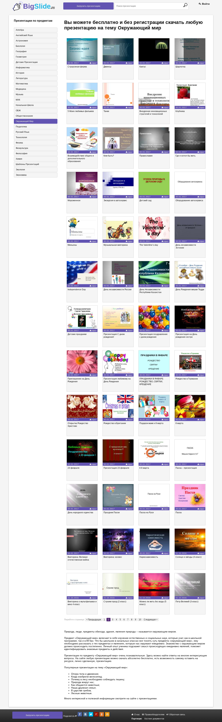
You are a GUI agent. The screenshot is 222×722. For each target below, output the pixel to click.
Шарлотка (180, 66)
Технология (21, 137)
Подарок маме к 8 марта (151, 423)
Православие (146, 156)
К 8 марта (144, 468)
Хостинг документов (154, 718)
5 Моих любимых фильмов (81, 111)
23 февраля (73, 468)
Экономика (21, 175)
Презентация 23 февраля (116, 468)
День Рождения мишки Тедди (190, 289)
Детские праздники (77, 334)
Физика (19, 143)
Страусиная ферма (77, 66)
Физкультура (22, 148)
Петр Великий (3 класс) (187, 601)
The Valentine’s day (148, 245)
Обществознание (24, 116)
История (20, 73)
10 (140, 619)
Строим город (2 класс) (115, 601)
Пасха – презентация (186, 468)
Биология (20, 46)
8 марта (179, 423)
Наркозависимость (148, 557)
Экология (20, 169)
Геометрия (21, 57)
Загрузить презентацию (88, 6)
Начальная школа (25, 105)
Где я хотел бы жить (185, 156)
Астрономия (22, 41)
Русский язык (22, 132)
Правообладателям (154, 714)
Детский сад (145, 200)
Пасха (179, 512)
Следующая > (150, 619)
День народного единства (80, 512)
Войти (205, 3)
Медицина (21, 89)
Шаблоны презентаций (27, 164)
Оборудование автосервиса (189, 200)
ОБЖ (18, 110)
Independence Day (77, 289)
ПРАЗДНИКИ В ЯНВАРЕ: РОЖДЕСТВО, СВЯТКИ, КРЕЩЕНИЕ (151, 382)
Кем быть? (109, 156)
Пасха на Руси (146, 512)
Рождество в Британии (115, 423)
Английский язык (24, 35)
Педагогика (21, 126)
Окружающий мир (24, 121)
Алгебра (20, 30)
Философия (21, 153)
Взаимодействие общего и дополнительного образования (81, 159)
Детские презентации (27, 62)
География (21, 51)
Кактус (142, 66)
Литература (22, 78)
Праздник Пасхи (112, 512)
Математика (22, 83)
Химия (19, 159)
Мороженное (74, 200)
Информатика (23, 67)
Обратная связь (177, 714)
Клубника (180, 111)
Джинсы (107, 66)
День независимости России (117, 289)
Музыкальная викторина (116, 245)
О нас (137, 714)
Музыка (19, 94)
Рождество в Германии (187, 379)
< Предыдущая (93, 619)
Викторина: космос (113, 557)
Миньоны (72, 245)
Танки (106, 111)
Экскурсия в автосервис (115, 200)
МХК (18, 100)
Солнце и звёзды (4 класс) (189, 557)
